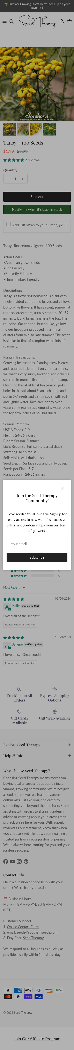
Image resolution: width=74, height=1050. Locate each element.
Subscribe (37, 557)
